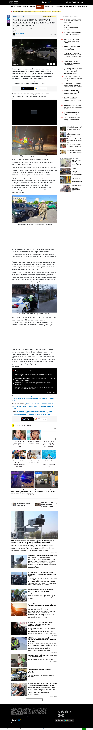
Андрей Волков (20, 33)
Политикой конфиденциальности (51, 728)
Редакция (35, 716)
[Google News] (70, 712)
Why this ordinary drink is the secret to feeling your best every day (73, 134)
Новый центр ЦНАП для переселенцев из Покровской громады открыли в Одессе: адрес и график (34, 375)
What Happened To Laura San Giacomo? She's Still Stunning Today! (74, 140)
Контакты (41, 716)
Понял (84, 728)
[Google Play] (69, 720)
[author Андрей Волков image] (14, 34)
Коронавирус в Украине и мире (42, 11)
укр (11, 2)
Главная (12, 6)
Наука (79, 6)
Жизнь (47, 6)
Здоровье (72, 6)
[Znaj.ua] (46, 2)
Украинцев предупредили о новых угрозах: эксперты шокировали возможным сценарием (35, 379)
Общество (59, 6)
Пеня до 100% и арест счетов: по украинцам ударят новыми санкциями (33, 383)
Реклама (29, 716)
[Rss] (73, 2)
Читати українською (49, 16)
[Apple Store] (59, 720)
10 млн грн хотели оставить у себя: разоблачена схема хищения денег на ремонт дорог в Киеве (32, 406)
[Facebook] (8, 16)
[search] (82, 2)
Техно (66, 6)
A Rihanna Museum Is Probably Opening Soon (34, 443)
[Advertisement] (34, 237)
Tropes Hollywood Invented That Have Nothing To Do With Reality (74, 152)
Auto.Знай (40, 6)
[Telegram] (67, 2)
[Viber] (70, 2)
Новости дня (56, 11)
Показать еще (51, 392)
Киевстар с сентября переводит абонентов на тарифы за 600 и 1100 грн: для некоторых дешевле (34, 387)
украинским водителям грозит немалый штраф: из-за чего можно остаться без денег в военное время (33, 398)
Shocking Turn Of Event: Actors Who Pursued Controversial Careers (74, 146)
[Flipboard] (75, 2)
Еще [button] (83, 6)
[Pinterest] (78, 2)
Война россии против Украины (22, 11)
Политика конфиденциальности (18, 716)
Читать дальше (34, 700)
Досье (19, 6)
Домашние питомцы (28, 6)
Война (52, 6)
